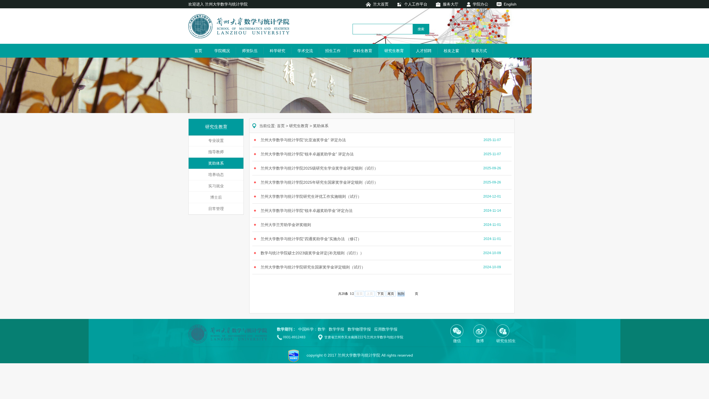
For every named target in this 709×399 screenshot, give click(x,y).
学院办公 (480, 4)
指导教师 (216, 152)
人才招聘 (423, 50)
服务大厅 (450, 4)
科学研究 (277, 50)
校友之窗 (451, 50)
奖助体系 (216, 163)
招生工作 (333, 50)
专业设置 (216, 140)
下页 (380, 294)
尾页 (390, 294)
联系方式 (479, 50)
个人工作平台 (415, 4)
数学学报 (336, 329)
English (510, 4)
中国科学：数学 (311, 329)
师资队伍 (250, 50)
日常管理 (216, 208)
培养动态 (216, 174)
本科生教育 (362, 50)
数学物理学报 (359, 329)
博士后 (216, 197)
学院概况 (222, 50)
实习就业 (216, 186)
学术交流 (305, 50)
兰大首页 (381, 4)
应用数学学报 (385, 329)
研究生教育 (394, 50)
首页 (198, 50)
